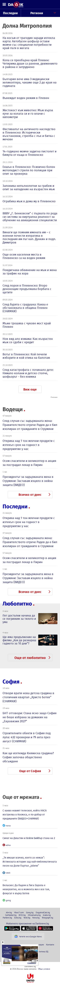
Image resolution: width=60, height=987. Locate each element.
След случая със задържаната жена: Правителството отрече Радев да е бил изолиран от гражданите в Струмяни (30, 425)
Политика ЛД (42, 951)
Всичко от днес (30, 495)
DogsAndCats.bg (43, 912)
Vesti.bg (27, 917)
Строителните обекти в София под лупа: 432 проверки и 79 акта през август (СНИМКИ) (27, 737)
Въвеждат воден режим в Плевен (26, 98)
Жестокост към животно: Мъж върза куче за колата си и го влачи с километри (28, 113)
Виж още (30, 389)
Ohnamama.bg (34, 915)
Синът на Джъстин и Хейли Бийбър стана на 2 (29, 838)
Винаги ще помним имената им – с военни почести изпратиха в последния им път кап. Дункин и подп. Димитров (29, 237)
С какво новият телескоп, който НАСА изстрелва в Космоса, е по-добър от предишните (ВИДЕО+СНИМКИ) (25, 814)
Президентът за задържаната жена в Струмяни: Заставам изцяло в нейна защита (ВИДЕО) (28, 481)
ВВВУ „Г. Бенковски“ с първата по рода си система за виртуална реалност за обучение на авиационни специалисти (30, 217)
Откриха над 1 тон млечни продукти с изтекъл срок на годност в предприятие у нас (29, 445)
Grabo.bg (47, 915)
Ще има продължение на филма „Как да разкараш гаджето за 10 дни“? (19, 640)
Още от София (30, 771)
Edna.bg (17, 917)
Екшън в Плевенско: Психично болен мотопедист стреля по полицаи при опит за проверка (29, 170)
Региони (36, 13)
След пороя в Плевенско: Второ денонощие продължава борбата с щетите (27, 289)
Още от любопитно (30, 658)
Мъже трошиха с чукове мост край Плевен (27, 325)
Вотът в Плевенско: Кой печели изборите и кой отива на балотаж (26, 356)
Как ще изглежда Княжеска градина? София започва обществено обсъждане (28, 757)
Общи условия (44, 969)
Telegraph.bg (47, 917)
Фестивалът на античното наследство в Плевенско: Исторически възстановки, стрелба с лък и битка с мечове (29, 134)
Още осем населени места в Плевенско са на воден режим (24, 256)
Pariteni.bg (7, 917)
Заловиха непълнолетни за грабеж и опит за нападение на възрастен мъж (29, 187)
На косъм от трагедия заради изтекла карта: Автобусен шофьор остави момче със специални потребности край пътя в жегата (29, 43)
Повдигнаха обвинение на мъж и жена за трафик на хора (30, 271)
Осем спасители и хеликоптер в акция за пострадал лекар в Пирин (29, 463)
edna (8, 845)
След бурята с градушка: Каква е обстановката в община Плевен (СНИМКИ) (25, 308)
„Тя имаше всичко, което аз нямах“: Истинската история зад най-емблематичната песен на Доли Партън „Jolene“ (30, 861)
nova (8, 825)
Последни (10, 13)
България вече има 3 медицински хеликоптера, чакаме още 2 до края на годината (29, 82)
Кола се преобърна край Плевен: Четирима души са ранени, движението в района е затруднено (30, 63)
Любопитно (17, 603)
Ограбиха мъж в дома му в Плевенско (29, 201)
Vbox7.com (19, 912)
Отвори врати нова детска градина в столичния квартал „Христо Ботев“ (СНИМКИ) (28, 697)
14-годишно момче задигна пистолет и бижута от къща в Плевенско (29, 153)
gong (8, 900)
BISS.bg (22, 915)
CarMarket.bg (10, 915)
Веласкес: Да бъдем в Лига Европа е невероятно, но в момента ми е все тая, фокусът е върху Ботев (26, 889)
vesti (8, 872)
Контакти (50, 944)
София (11, 681)
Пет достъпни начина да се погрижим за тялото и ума (19, 619)
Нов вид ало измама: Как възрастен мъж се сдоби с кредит (28, 340)
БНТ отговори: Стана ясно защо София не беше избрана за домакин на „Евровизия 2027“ (29, 717)
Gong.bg (29, 912)
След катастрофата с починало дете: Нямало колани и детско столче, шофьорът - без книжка (28, 373)
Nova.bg (36, 917)
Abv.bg (9, 912)
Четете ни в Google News (30, 936)
